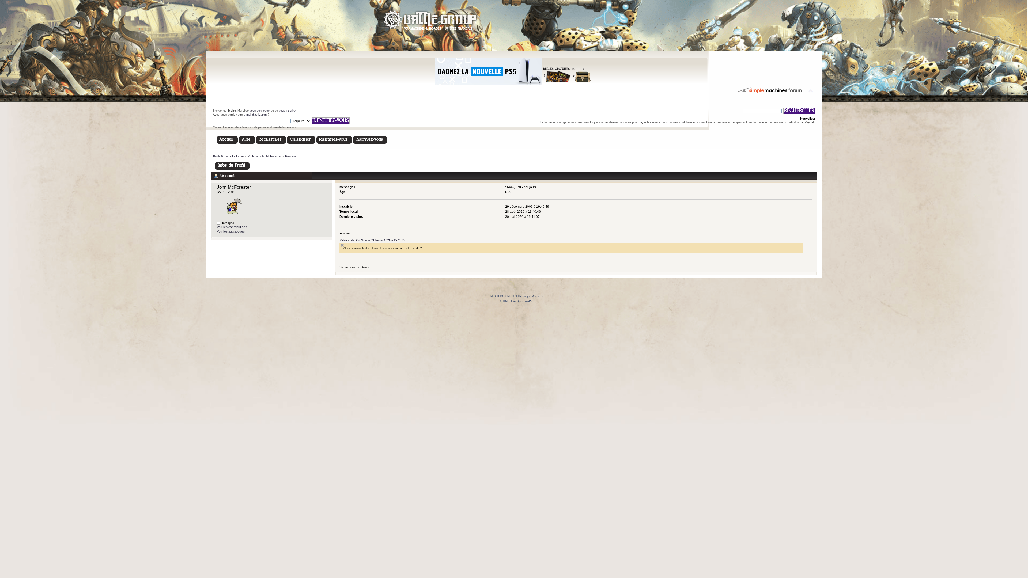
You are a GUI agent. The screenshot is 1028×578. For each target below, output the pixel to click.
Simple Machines (533, 296)
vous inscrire (287, 110)
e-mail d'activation (255, 114)
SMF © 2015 (513, 296)
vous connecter (260, 110)
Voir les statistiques (231, 231)
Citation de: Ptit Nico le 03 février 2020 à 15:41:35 (372, 240)
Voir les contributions (232, 227)
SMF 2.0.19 (496, 296)
